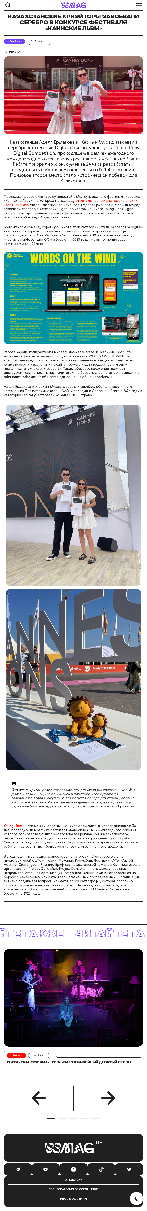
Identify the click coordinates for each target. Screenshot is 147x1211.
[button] (39, 1098)
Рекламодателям (73, 1198)
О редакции (73, 1179)
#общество (39, 41)
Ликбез (14, 41)
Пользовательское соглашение (74, 1189)
